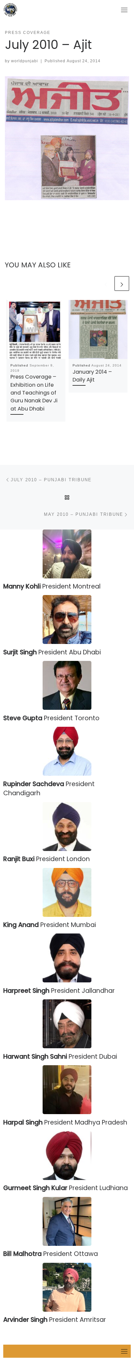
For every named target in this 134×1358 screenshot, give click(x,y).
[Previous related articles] (106, 283)
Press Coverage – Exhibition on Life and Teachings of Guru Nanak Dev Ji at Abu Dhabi (34, 392)
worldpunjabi (24, 61)
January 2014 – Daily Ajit (92, 375)
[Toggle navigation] (124, 9)
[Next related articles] (121, 283)
